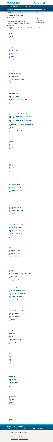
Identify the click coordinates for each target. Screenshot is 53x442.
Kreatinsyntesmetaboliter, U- (14, 385)
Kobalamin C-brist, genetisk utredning (15, 227)
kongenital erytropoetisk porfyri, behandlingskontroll (18, 293)
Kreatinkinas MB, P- (12, 370)
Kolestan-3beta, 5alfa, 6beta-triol (14, 259)
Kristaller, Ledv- (12, 402)
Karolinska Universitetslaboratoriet (29, 12)
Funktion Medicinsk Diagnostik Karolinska (17, 12)
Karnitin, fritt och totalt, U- (13, 96)
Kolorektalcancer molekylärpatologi (15, 279)
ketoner (10, 138)
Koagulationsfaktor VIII (13, 198)
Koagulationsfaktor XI (12, 216)
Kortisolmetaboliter (12, 333)
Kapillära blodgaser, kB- (13, 76)
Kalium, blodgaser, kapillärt (13, 47)
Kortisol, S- (11, 327)
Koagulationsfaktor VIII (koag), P (14, 201)
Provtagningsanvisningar (38, 12)
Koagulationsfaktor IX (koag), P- (14, 184)
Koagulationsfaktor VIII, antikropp (15, 207)
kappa (10, 82)
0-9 (13, 28)
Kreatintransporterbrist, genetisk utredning (16, 393)
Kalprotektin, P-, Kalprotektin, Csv (15, 62)
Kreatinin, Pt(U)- (12, 365)
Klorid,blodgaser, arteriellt (13, 173)
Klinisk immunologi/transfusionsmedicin (12, 23)
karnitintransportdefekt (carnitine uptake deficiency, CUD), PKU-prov (20, 124)
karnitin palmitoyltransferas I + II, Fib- (15, 90)
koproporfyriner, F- (12, 304)
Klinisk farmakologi (17, 21)
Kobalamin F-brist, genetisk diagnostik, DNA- (16, 236)
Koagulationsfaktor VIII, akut (14, 204)
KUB (10, 410)
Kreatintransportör (12, 396)
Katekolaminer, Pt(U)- (12, 127)
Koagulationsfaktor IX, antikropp (14, 187)
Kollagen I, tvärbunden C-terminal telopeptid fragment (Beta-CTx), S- (20, 273)
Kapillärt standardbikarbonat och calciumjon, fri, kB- (18, 79)
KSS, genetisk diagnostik (13, 408)
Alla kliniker (8, 21)
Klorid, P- (10, 164)
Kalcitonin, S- (11, 36)
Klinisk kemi (21, 23)
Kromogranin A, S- (12, 405)
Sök (44, 9)
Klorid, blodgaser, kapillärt (13, 155)
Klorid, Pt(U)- (11, 167)
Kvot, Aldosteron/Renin (13, 413)
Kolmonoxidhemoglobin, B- (13, 276)
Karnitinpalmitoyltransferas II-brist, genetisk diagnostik (18, 107)
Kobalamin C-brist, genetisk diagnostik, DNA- (16, 224)
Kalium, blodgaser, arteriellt (14, 44)
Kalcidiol (10, 33)
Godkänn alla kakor (24, 439)
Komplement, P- (12, 284)
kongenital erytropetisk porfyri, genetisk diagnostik (17, 290)
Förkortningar (38, 24)
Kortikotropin (11, 322)
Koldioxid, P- (11, 247)
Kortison (10, 336)
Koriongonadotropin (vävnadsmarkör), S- (16, 310)
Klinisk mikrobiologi (26, 23)
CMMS (12, 21)
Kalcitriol (10, 39)
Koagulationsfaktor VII (13, 196)
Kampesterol (11, 67)
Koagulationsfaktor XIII (13, 221)
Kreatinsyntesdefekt (12, 376)
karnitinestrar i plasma (13, 105)
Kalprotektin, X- (11, 64)
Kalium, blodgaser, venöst (13, 50)
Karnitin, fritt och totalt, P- (13, 93)
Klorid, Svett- (11, 170)
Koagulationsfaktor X (12, 213)
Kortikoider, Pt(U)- (12, 319)
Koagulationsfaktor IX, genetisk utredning (16, 190)
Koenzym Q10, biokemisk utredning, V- (15, 244)
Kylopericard (11, 416)
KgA (10, 150)
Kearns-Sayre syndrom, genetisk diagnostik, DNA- (17, 130)
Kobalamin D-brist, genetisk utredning (15, 233)
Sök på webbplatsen (10, 9)
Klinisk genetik (23, 21)
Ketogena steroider (12, 135)
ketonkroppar (11, 141)
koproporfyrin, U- (12, 302)
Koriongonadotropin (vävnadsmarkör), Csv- (16, 307)
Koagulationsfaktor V (12, 193)
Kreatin (10, 347)
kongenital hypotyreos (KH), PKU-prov (15, 296)
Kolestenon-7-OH (12, 261)
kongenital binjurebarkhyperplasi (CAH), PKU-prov (17, 287)
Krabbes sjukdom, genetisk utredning (15, 342)
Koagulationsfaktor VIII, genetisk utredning (16, 210)
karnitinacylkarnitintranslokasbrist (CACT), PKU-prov (18, 99)
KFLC (10, 144)
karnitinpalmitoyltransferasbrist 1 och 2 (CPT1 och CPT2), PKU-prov (20, 110)
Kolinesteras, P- (11, 270)
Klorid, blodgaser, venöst (13, 158)
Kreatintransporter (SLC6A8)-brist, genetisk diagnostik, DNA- (19, 390)
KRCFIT (10, 345)
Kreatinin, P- (11, 362)
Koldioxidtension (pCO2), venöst (14, 256)
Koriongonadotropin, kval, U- (14, 313)
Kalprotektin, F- (11, 59)
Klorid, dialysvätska (12, 161)
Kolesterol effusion (12, 264)
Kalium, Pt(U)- (11, 56)
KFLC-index (11, 147)
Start (8, 12)
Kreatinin (10, 353)
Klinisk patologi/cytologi (10, 25)
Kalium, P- (11, 53)
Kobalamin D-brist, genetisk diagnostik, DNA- (16, 230)
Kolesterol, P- (11, 267)
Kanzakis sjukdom (12, 70)
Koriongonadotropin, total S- (14, 316)
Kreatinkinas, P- (11, 373)
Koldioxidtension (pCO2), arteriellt (15, 250)
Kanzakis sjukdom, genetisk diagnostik (15, 73)
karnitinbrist (11, 102)
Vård (10, 12)
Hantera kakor (14, 439)
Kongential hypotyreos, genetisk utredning (16, 299)
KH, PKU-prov (11, 153)
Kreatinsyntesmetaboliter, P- (14, 382)
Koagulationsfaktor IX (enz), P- (14, 181)
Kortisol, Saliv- (11, 330)
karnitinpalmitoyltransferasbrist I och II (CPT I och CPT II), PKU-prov (20, 113)
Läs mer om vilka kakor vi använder (16, 436)
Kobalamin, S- (11, 241)
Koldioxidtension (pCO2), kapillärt (14, 253)
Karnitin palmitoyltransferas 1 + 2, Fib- (15, 87)
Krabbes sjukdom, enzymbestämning (15, 339)
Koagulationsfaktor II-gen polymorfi (15, 178)
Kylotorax (10, 419)
